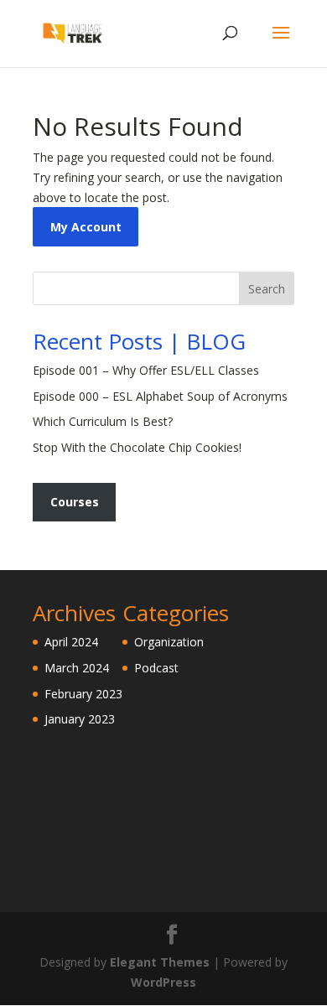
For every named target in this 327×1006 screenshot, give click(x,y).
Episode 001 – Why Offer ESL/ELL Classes (146, 370)
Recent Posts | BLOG (139, 341)
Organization (169, 642)
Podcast (156, 668)
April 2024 (71, 642)
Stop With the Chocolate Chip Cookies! (137, 447)
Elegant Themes (160, 962)
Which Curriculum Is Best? (103, 421)
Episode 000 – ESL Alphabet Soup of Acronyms (160, 396)
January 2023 (79, 719)
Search (266, 289)
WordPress (163, 982)
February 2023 (83, 694)
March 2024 (76, 668)
